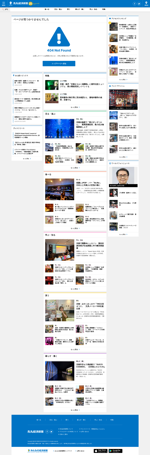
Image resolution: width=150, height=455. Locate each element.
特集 (103, 9)
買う (68, 9)
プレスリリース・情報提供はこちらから (93, 429)
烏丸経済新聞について (66, 429)
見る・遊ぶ (58, 9)
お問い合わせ (85, 431)
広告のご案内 (64, 434)
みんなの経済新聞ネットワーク (38, 450)
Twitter (139, 3)
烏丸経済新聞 (18, 4)
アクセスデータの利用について (69, 431)
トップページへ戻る (59, 63)
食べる (47, 9)
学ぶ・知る (93, 9)
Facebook (134, 3)
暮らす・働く (79, 9)
